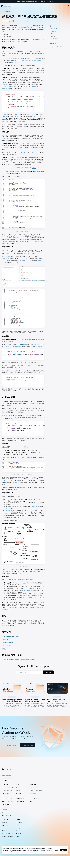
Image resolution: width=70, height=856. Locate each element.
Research (18, 833)
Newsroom (5, 828)
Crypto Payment (34, 798)
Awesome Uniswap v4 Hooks (11, 636)
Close (56, 850)
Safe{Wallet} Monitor (7, 796)
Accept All (63, 850)
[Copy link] (61, 46)
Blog (17, 830)
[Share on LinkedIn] (57, 46)
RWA (31, 801)
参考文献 (53, 36)
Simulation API (20, 793)
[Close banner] (68, 2)
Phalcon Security (6, 793)
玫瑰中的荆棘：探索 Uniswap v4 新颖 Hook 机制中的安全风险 (19, 659)
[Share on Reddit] (54, 46)
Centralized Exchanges (36, 790)
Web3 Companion (6, 815)
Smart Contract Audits (8, 787)
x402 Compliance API (21, 798)
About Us (4, 822)
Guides (17, 836)
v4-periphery (21, 344)
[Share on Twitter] (51, 46)
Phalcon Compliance (7, 801)
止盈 (5, 649)
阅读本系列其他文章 (55, 38)
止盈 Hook (4, 447)
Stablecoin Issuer (34, 796)
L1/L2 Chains (33, 793)
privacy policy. (32, 851)
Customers (5, 825)
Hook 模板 (10, 86)
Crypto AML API (6, 809)
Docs (17, 825)
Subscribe (48, 672)
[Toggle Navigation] (68, 6)
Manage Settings (11, 851)
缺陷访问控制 (54, 28)
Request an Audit (28, 745)
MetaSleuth (5, 807)
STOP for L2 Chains (7, 798)
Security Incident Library (22, 828)
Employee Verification (7, 833)
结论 (52, 33)
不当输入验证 (54, 31)
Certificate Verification (7, 836)
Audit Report (19, 822)
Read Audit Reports (10, 745)
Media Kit (4, 830)
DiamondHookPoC (7, 258)
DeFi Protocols (34, 787)
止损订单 (34, 168)
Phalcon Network (6, 804)
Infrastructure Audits (7, 790)
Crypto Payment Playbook (22, 839)
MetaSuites (19, 790)
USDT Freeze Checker (22, 796)
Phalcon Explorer (20, 787)
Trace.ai (4, 812)
